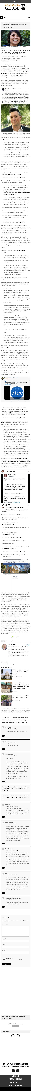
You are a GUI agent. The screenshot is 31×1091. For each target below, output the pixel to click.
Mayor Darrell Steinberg (9, 710)
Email (3, 944)
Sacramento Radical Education (14, 898)
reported (13, 230)
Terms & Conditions (15, 1079)
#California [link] (15, 75)
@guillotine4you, (9, 163)
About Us (15, 1076)
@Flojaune (11, 413)
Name (4, 939)
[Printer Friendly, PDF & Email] (15, 637)
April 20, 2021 (22, 552)
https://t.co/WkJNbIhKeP (8, 524)
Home (3, 23)
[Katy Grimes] (4, 647)
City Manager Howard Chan (11, 708)
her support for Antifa (14, 465)
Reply (3, 736)
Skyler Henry (18, 712)
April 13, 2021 (22, 418)
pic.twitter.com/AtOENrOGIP (9, 534)
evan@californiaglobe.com (21, 1066)
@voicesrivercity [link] (11, 70)
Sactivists (13, 712)
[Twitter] (28, 644)
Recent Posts (9, 641)
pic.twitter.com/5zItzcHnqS (14, 174)
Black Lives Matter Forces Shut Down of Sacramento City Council (20, 672)
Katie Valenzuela (20, 708)
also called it (22, 250)
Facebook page (6, 139)
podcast (3, 606)
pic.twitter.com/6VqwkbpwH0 (9, 548)
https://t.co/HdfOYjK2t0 (19, 414)
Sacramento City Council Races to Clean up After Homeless (20, 697)
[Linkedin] (13, 664)
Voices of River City (25, 712)
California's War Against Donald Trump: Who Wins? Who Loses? (18, 651)
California (14, 421)
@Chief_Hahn (23, 409)
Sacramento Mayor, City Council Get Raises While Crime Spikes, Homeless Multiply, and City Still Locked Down (20, 685)
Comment (5, 925)
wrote (13, 181)
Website (4, 950)
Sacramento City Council (20, 710)
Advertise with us (15, 1085)
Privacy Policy (15, 1082)
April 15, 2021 (22, 222)
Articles (9, 23)
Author (3, 641)
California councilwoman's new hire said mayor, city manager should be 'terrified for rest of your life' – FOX (15, 797)
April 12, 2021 (22, 178)
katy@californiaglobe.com (21, 1064)
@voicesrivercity (22, 518)
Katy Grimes (5, 61)
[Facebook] (27, 644)
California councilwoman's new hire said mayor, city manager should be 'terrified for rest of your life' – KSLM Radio (15, 788)
